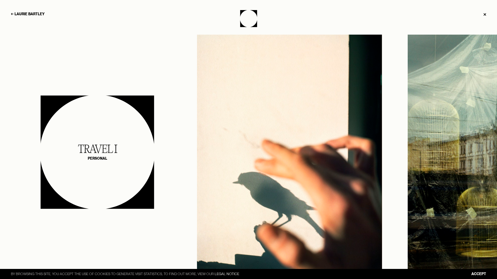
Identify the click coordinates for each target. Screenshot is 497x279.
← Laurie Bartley (28, 14)
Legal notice (227, 274)
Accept (478, 274)
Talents (248, 19)
